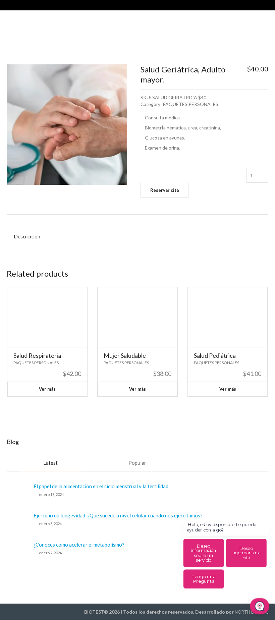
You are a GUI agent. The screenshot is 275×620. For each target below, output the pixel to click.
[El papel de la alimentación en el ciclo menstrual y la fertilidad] (18, 493)
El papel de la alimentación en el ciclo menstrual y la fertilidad (101, 486)
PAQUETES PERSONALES (190, 104)
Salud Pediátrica (215, 355)
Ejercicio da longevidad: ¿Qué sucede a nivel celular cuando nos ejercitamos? (118, 515)
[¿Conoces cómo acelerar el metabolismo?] (18, 551)
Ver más (47, 389)
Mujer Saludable (125, 355)
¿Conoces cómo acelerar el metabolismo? (79, 545)
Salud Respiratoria (37, 355)
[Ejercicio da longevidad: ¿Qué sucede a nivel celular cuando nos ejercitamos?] (18, 522)
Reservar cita (164, 190)
